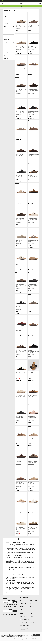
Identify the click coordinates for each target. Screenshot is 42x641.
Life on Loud (32, 598)
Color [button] (5, 45)
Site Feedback (22, 609)
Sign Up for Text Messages (10, 600)
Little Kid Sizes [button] (6, 39)
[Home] (21, 3)
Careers (21, 614)
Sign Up (5, 598)
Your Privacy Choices (25, 619)
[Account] (31, 4)
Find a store (10, 609)
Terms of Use (11, 605)
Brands (32, 614)
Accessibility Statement (24, 622)
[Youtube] (15, 614)
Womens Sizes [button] (6, 29)
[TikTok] (4, 614)
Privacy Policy (22, 617)
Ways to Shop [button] (6, 58)
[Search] (11, 3)
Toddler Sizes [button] (6, 36)
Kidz (31, 619)
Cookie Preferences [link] (23, 631)
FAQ (20, 600)
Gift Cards (32, 606)
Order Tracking (5, 0)
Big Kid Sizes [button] (6, 42)
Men (31, 617)
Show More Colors (18, 28)
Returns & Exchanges (23, 603)
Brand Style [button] (6, 23)
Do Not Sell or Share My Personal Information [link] (24, 629)
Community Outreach (23, 616)
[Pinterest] (7, 614)
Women (32, 616)
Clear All (13, 13)
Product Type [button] (6, 52)
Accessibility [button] (39, 0)
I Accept (37, 634)
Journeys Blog (32, 601)
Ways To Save (32, 603)
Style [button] (5, 55)
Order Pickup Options (23, 606)
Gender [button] (5, 26)
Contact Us (22, 598)
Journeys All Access (33, 600)
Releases (32, 622)
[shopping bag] (40, 3)
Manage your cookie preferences (7, 635)
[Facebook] (12, 614)
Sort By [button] (5, 16)
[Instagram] (10, 614)
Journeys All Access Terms (24, 625)
